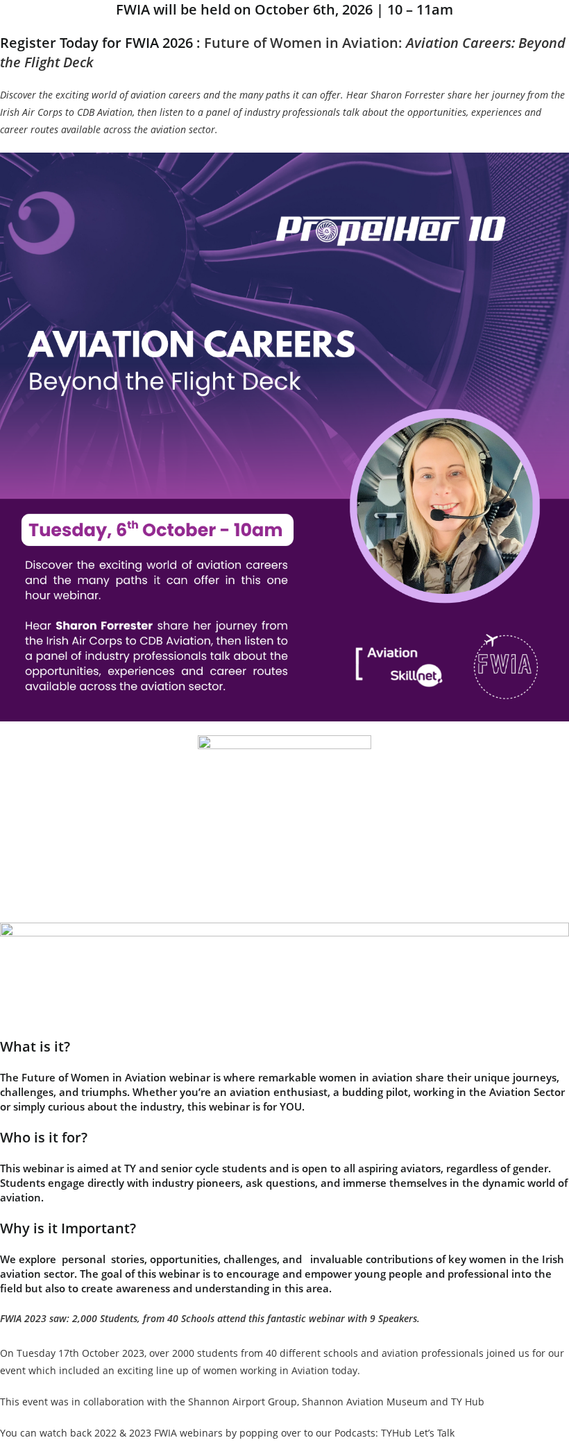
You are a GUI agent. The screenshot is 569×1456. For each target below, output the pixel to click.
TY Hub (467, 1401)
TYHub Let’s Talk (418, 1432)
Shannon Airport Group (242, 1401)
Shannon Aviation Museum (364, 1401)
